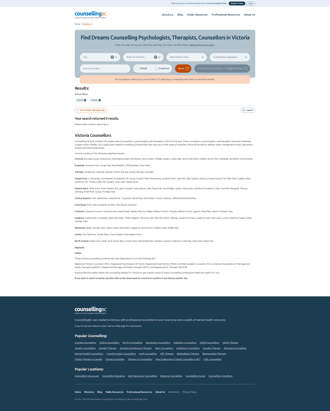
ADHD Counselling (209, 342)
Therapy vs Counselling (140, 359)
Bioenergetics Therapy (214, 353)
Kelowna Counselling (171, 376)
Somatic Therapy (108, 348)
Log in (250, 3)
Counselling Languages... (226, 57)
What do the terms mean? (202, 45)
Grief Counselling (148, 353)
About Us (249, 14)
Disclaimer (173, 392)
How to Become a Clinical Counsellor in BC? (177, 359)
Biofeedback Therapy (188, 353)
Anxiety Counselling (85, 348)
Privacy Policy (189, 392)
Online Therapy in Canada (88, 359)
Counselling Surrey (195, 376)
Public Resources (197, 14)
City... (98, 57)
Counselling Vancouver (87, 376)
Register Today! (237, 3)
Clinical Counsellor (115, 359)
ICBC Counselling (212, 359)
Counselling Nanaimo (113, 376)
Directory (167, 14)
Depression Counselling (158, 342)
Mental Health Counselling (89, 353)
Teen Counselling (164, 348)
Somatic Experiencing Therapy (136, 348)
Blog (180, 14)
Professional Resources (226, 14)
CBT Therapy (167, 353)
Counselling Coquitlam (220, 376)
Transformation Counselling (121, 353)
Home (77, 24)
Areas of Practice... (141, 57)
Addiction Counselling (185, 342)
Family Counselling (132, 342)
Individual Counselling (188, 348)
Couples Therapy (212, 348)
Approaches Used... (180, 57)
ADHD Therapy (230, 342)
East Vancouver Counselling (142, 376)
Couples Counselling (85, 342)
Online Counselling (109, 342)
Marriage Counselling (235, 348)
